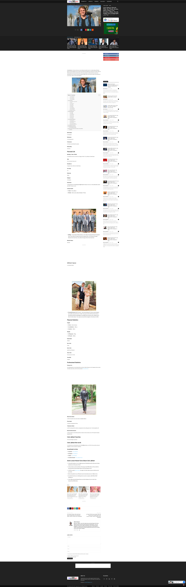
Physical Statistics (71, 111)
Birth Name (72, 96)
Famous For (72, 120)
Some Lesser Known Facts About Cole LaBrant (75, 128)
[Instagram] (107, 579)
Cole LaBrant (75, 451)
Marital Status (73, 109)
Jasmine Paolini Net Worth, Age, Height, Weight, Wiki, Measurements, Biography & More (113, 139)
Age (71, 102)
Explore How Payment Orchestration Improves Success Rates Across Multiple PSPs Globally (113, 85)
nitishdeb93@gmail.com (88, 582)
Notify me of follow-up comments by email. (73, 555)
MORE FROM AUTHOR (77, 37)
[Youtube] (114, 579)
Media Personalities (105, 5)
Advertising (109, 1)
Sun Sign (72, 104)
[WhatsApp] (88, 30)
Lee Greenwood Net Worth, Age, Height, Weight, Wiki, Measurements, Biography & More (113, 117)
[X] (84, 30)
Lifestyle (90, 1)
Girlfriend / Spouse (72, 110)
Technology (83, 1)
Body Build (72, 114)
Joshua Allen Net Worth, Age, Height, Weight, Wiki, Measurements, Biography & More (112, 228)
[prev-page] (116, 37)
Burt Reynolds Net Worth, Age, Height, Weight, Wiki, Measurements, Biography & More (113, 128)
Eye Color (72, 115)
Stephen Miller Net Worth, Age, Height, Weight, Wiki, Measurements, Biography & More (71, 47)
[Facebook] (81, 30)
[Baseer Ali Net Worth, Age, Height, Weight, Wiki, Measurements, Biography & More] (114, 41)
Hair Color (72, 116)
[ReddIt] (93, 30)
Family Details (73, 108)
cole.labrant (75, 453)
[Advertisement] (84, 61)
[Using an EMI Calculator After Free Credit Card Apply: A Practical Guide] (105, 106)
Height (72, 112)
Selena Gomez (77, 470)
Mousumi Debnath (105, 152)
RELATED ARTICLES (70, 37)
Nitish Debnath (106, 14)
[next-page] (118, 37)
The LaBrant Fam (85, 368)
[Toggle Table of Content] (99, 95)
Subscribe (116, 59)
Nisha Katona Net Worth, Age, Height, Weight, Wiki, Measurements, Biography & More (92, 47)
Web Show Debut (73, 121)
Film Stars (102, 1)
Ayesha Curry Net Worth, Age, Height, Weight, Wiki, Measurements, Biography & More (82, 47)
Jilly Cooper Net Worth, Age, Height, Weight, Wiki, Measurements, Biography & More (112, 171)
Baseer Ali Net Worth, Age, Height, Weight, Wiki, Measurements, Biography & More (114, 47)
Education (72, 107)
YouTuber (110, 5)
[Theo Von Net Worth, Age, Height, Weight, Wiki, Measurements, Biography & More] (103, 41)
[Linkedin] (90, 30)
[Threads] (80, 530)
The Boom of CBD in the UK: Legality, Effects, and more (112, 96)
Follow (117, 55)
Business (96, 1)
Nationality (72, 99)
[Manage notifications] (183, 585)
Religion (72, 106)
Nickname (72, 97)
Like (117, 53)
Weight (72, 113)
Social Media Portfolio (73, 127)
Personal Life (70, 100)
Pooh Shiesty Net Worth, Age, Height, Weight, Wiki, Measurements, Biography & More (113, 161)
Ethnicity (72, 105)
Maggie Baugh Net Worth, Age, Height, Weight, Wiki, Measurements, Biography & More (113, 239)
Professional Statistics (71, 119)
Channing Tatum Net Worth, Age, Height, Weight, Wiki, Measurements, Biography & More (113, 182)
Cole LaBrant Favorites (71, 125)
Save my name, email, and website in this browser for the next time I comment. (78, 553)
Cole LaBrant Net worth (72, 126)
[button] (118, 1)
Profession (72, 98)
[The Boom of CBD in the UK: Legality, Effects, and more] (105, 97)
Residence (72, 103)
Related (71, 129)
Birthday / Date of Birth (74, 101)
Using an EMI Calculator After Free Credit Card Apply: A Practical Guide (113, 106)
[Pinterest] (86, 30)
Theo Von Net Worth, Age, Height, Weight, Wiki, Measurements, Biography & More (103, 47)
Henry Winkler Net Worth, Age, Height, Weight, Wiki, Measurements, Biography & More (113, 216)
